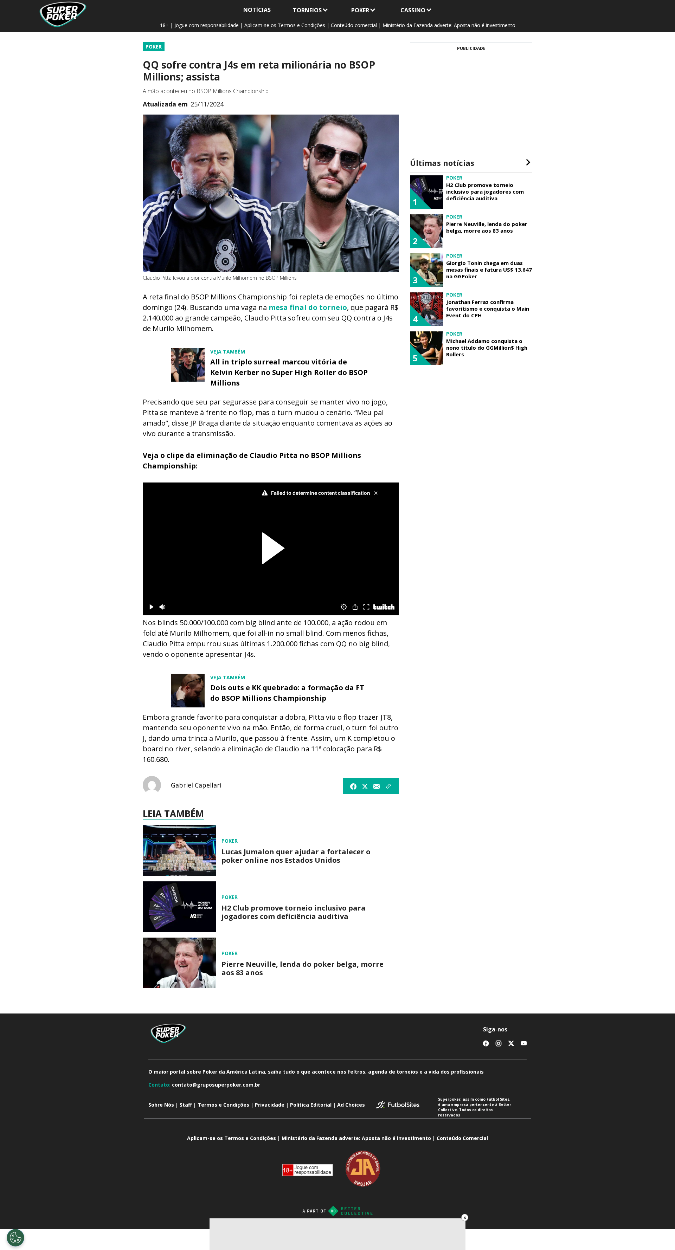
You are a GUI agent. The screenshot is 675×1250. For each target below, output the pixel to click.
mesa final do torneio (308, 307)
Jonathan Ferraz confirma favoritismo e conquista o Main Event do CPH (487, 308)
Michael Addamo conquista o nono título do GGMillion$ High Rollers (486, 347)
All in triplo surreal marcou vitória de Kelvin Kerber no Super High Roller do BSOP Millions (289, 372)
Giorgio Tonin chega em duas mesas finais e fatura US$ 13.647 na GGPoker (489, 269)
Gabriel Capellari (196, 785)
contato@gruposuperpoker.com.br (216, 1084)
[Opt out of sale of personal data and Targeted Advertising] (15, 1237)
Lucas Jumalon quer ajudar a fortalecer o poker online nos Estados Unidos (296, 856)
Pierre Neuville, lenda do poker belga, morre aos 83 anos (302, 968)
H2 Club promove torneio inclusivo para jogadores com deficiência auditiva (293, 912)
